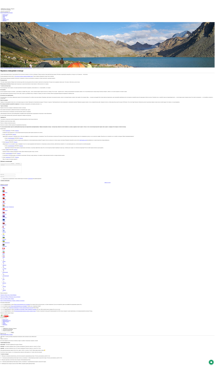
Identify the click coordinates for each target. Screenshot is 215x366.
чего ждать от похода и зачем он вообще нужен (24, 76)
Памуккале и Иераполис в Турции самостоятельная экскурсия (21, 307)
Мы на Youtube (10, 12)
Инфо (4, 16)
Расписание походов (7, 320)
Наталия (7, 142)
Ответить (17, 130)
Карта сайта (5, 324)
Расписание (5, 15)
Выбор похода (5, 14)
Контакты (4, 20)
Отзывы (4, 18)
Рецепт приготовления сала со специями (22, 304)
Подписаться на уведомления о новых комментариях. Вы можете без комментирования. (22, 178)
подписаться (30, 178)
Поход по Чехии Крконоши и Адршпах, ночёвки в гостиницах (12, 300)
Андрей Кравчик (11, 138)
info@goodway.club (83, 140)
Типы (7, 185)
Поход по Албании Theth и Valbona (7, 298)
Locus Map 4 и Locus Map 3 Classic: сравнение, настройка (25, 309)
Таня (6, 134)
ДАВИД (7, 149)
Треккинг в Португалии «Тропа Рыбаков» (8, 294)
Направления (3, 185)
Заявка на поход (6, 19)
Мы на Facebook (3, 12)
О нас (4, 17)
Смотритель (8, 157)
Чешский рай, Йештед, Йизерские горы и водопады (10, 296)
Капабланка (8, 130)
